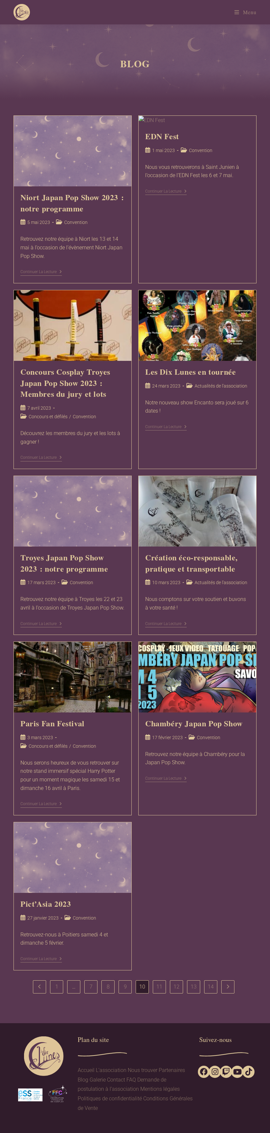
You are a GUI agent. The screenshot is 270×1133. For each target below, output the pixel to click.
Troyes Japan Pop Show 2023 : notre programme (64, 562)
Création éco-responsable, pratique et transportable (191, 562)
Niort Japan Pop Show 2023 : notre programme (72, 202)
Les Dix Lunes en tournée (190, 371)
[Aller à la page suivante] (227, 986)
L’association (111, 1070)
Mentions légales (160, 1089)
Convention (76, 222)
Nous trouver (142, 1070)
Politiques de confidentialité (110, 1098)
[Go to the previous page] (39, 986)
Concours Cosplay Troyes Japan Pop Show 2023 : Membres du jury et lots (65, 382)
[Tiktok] (248, 1072)
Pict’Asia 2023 (45, 903)
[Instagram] (215, 1072)
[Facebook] (204, 1072)
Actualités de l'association (221, 386)
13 (194, 987)
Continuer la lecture (41, 271)
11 (159, 987)
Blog (83, 1080)
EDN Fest (162, 136)
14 (211, 987)
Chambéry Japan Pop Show (194, 723)
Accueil (86, 1070)
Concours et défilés (48, 416)
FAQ (131, 1080)
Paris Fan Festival (52, 723)
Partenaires (172, 1070)
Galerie (98, 1080)
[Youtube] (237, 1072)
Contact (116, 1080)
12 (176, 987)
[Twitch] (226, 1072)
